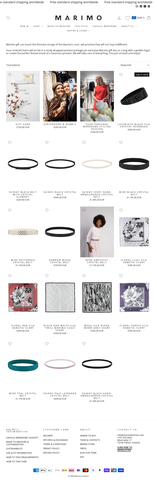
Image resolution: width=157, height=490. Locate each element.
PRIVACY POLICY (51, 448)
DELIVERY (48, 435)
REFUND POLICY (51, 452)
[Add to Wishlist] (9, 74)
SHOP (37, 26)
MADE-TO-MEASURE (59, 26)
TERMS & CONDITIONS (54, 444)
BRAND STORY (87, 444)
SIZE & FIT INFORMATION (19, 452)
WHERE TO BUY (88, 435)
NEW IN (24, 26)
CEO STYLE (81, 26)
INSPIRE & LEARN (77, 30)
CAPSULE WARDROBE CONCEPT (22, 437)
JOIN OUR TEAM (88, 452)
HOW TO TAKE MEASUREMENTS (22, 457)
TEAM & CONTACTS (90, 439)
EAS (82, 456)
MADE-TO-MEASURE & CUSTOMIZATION (17, 443)
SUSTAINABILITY (14, 448)
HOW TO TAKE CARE (16, 461)
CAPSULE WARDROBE (105, 26)
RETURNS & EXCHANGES (55, 439)
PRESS (83, 448)
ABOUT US (128, 26)
